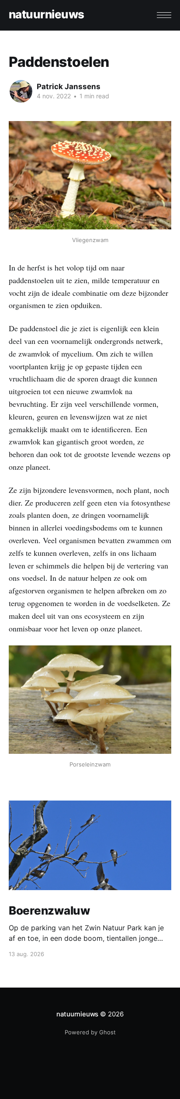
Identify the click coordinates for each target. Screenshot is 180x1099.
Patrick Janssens (68, 86)
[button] (164, 15)
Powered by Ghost (90, 1032)
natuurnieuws (46, 14)
